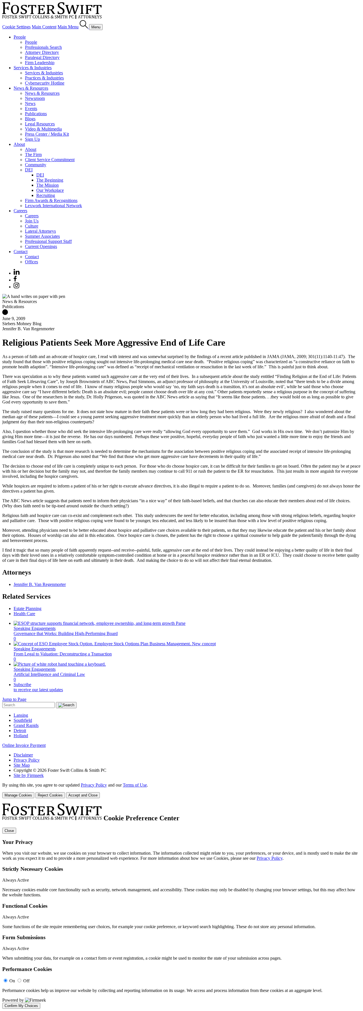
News (30, 103)
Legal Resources (40, 123)
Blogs (30, 118)
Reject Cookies (50, 795)
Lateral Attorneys (40, 231)
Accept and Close (83, 795)
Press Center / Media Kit (47, 134)
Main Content (44, 26)
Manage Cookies (18, 795)
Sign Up (32, 139)
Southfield (23, 720)
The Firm (33, 154)
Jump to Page (14, 699)
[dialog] (181, 790)
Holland (21, 735)
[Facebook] (15, 280)
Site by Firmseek (29, 775)
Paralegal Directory (42, 57)
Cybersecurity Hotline (44, 83)
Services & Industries (33, 67)
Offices (31, 261)
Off (26, 980)
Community (35, 164)
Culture (31, 226)
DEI (29, 169)
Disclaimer (23, 755)
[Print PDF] (5, 313)
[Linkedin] (17, 273)
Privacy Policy (27, 760)
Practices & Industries (44, 77)
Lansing (21, 715)
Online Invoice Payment (24, 745)
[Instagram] (17, 286)
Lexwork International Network (53, 205)
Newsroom (35, 98)
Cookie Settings (16, 26)
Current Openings (41, 246)
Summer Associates (42, 236)
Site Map (22, 765)
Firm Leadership (39, 62)
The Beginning (49, 180)
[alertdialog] (181, 906)
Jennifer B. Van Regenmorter (40, 584)
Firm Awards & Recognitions (51, 200)
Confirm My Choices (21, 1006)
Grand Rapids (26, 725)
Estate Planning (27, 608)
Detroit (20, 730)
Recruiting (45, 195)
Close (9, 831)
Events (31, 108)
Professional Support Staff (48, 241)
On (12, 980)
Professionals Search (43, 47)
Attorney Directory (42, 52)
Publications (36, 113)
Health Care (24, 613)
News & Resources (31, 88)
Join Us (32, 220)
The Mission (47, 185)
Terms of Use (135, 785)
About (19, 144)
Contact (21, 251)
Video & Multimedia (43, 129)
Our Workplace (50, 190)
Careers (20, 210)
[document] (181, 906)
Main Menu (68, 26)
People (20, 37)
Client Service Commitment (50, 159)
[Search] (84, 26)
